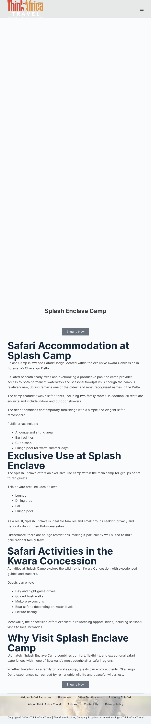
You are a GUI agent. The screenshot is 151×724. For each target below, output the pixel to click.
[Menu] (142, 9)
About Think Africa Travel (44, 704)
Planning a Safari (120, 697)
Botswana (64, 697)
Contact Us (91, 704)
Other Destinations (90, 697)
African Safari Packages (36, 697)
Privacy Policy (114, 704)
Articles (72, 704)
